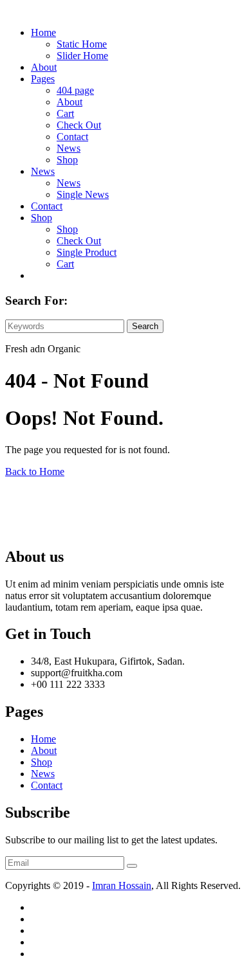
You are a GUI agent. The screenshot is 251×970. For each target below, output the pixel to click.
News (68, 148)
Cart (65, 113)
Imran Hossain (121, 885)
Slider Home (82, 55)
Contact (72, 136)
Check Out (79, 125)
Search (145, 326)
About (44, 67)
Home (43, 32)
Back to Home (34, 471)
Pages (43, 78)
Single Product (86, 252)
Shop (67, 159)
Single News (83, 194)
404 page (75, 90)
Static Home (82, 44)
